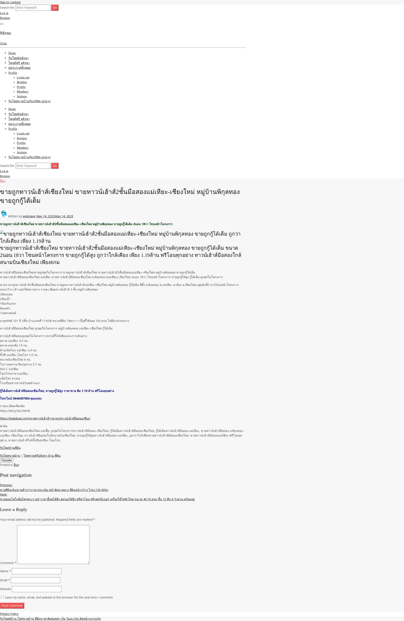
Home (12, 53)
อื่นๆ (2, 181)
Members (22, 91)
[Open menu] (1, 24)
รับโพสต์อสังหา (18, 58)
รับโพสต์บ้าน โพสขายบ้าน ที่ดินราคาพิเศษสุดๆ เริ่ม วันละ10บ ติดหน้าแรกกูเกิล (50, 619)
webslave (29, 216)
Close (3, 43)
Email (5, 580)
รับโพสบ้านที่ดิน (10, 448)
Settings (22, 96)
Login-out (23, 77)
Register (5, 18)
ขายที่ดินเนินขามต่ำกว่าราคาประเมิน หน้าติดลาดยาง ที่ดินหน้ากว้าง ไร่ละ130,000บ (54, 487)
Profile (12, 72)
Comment (8, 563)
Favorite (7, 460)
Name (5, 571)
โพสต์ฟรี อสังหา (19, 63)
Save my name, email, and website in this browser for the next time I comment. (59, 597)
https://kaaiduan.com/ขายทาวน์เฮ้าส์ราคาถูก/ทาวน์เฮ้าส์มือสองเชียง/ (45, 418)
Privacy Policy (9, 614)
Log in (4, 13)
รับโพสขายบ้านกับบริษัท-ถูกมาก (29, 101)
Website (5, 589)
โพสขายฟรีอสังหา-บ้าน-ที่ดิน (42, 456)
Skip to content (10, 2)
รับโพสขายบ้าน (10, 456)
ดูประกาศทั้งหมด (19, 67)
